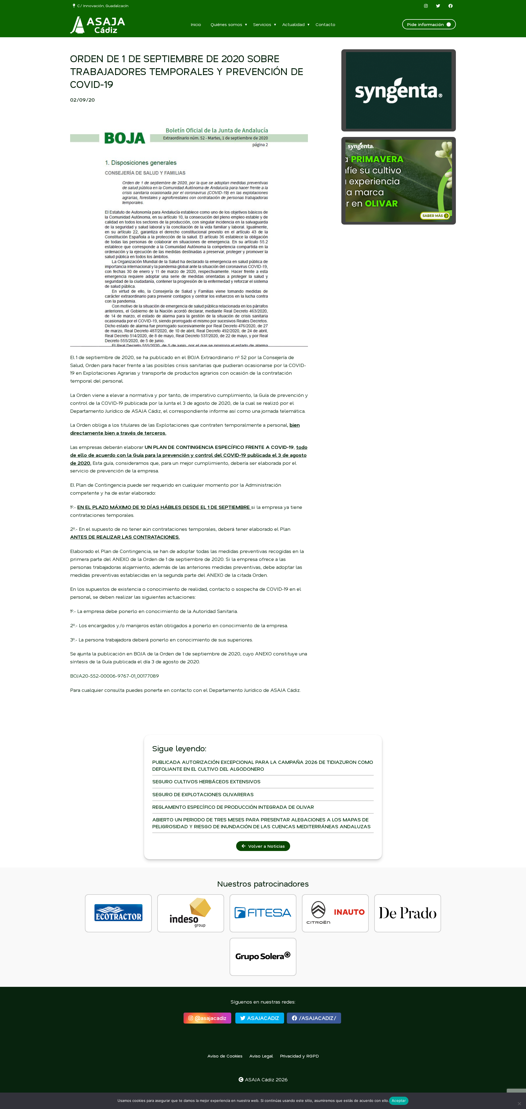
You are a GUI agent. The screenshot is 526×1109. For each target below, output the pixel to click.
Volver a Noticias (265, 846)
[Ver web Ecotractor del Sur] (118, 913)
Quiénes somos (226, 24)
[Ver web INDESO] (190, 913)
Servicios (262, 24)
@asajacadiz (209, 1018)
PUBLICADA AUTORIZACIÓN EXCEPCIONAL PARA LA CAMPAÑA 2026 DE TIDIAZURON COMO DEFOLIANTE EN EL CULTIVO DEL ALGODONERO (262, 765)
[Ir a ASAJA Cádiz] (97, 24)
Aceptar (399, 1100)
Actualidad (293, 24)
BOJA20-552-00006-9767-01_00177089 (114, 675)
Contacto (325, 24)
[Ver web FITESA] (263, 913)
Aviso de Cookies (224, 1056)
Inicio (196, 24)
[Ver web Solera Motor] (263, 957)
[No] (519, 1103)
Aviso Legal (261, 1056)
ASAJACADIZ (262, 1018)
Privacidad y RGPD (299, 1056)
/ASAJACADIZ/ (316, 1018)
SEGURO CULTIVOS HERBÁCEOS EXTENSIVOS (206, 781)
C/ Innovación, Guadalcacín (101, 5)
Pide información (427, 24)
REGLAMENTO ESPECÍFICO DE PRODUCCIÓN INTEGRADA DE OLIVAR (233, 807)
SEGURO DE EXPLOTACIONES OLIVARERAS (203, 794)
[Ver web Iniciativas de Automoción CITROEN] (335, 913)
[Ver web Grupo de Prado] (407, 913)
